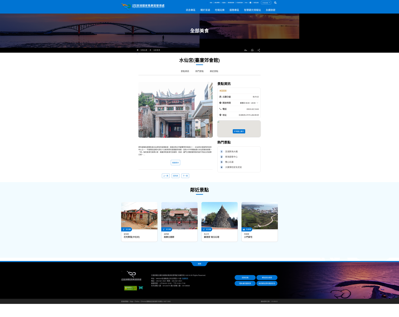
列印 (252, 50)
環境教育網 (231, 2)
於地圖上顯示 (239, 131)
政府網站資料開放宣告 (267, 283)
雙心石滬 (229, 162)
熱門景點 (199, 71)
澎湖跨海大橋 (231, 151)
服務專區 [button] (234, 10)
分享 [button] (258, 50)
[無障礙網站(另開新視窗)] (130, 288)
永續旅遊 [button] (270, 10)
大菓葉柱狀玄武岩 (233, 167)
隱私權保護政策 (245, 283)
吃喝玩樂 (144, 50)
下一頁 (185, 176)
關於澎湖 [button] (205, 10)
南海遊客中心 (231, 156)
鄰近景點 (214, 71)
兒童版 (224, 2)
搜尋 (275, 2)
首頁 (211, 2)
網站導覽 (217, 2)
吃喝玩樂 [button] (220, 10)
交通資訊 (185, 278)
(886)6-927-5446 (252, 109)
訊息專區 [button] (190, 10)
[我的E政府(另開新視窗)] (141, 288)
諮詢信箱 (245, 277)
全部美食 (156, 50)
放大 (245, 50)
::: (207, 3)
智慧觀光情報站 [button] (252, 10)
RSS (246, 2)
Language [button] (265, 2)
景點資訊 (185, 71)
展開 (199, 263)
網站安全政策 (267, 277)
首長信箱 (256, 2)
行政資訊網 (239, 2)
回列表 (175, 176)
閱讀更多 (175, 162)
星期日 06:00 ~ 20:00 (248, 103)
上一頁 (165, 176)
